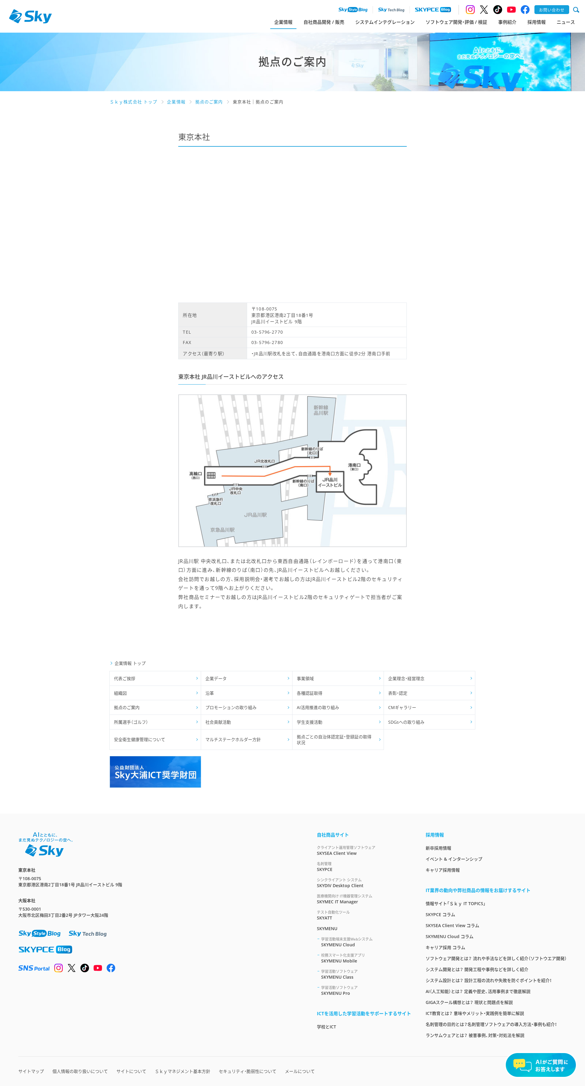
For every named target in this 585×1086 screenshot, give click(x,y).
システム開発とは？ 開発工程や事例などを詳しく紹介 (477, 969)
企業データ (216, 678)
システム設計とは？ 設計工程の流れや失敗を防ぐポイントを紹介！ (489, 980)
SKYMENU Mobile (343, 958)
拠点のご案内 (127, 707)
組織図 (120, 693)
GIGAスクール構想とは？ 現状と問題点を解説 (469, 1002)
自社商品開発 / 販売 (323, 22)
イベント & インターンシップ (454, 859)
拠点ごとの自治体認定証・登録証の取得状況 (334, 740)
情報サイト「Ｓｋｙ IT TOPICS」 (456, 903)
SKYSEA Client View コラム (452, 925)
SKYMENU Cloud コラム (449, 936)
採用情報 (536, 22)
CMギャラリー (402, 707)
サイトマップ (31, 1071)
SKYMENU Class (339, 974)
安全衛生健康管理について (139, 739)
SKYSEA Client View (346, 850)
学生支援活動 (309, 722)
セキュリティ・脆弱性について (247, 1071)
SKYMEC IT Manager (344, 899)
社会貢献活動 (218, 722)
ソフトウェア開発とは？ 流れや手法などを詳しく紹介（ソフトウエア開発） (496, 958)
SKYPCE (324, 866)
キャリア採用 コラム (445, 947)
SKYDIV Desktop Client (340, 882)
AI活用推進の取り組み (318, 707)
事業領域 (305, 678)
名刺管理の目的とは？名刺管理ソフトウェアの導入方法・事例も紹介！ (491, 1024)
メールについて (300, 1071)
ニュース (566, 22)
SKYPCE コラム (440, 914)
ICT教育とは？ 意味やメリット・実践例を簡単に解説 (475, 1013)
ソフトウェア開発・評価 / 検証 (456, 22)
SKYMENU (327, 928)
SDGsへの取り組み (406, 722)
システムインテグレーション (385, 22)
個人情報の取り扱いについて (80, 1071)
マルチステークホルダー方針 (233, 739)
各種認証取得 (309, 693)
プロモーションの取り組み (231, 707)
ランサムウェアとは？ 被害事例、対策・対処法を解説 (475, 1035)
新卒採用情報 (438, 848)
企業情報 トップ (130, 663)
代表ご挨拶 (124, 678)
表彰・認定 (397, 693)
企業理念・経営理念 (406, 678)
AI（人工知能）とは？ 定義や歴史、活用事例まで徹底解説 (478, 991)
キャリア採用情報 (443, 870)
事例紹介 (507, 22)
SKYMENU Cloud (347, 942)
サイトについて (131, 1071)
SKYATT (333, 915)
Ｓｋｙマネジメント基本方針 (182, 1071)
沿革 (209, 693)
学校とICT (326, 1027)
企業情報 (283, 22)
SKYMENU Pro (339, 990)
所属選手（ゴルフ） (131, 722)
